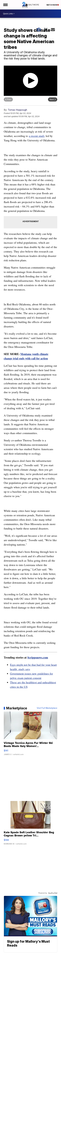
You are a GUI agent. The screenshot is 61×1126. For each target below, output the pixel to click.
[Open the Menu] (5, 5)
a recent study (37, 136)
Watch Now (51, 5)
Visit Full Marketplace (47, 708)
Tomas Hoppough (17, 109)
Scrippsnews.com (37, 657)
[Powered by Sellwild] (52, 893)
